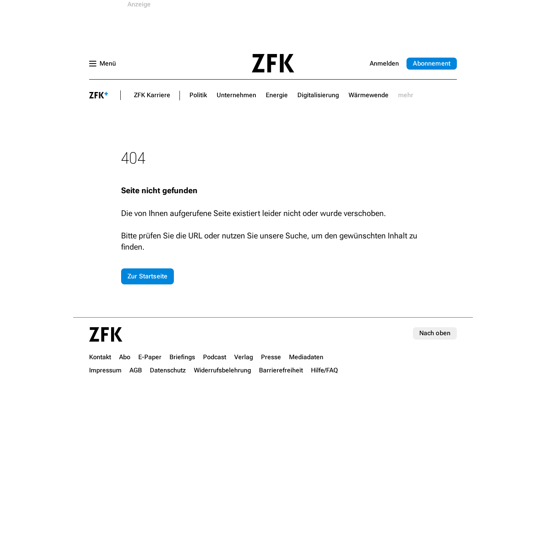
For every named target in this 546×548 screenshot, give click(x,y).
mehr (405, 95)
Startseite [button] (273, 63)
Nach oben (434, 333)
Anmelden (384, 63)
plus (98, 95)
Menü (108, 63)
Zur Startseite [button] (147, 276)
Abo (431, 63)
